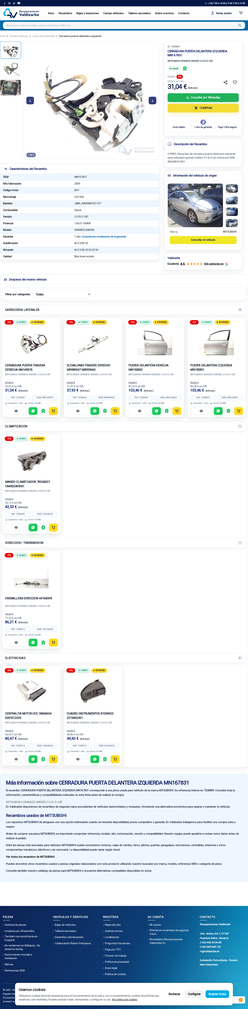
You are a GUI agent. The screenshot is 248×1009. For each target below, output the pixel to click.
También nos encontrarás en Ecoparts (21, 938)
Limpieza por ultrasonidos (19, 931)
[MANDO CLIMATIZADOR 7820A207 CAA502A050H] (31, 459)
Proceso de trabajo (116, 955)
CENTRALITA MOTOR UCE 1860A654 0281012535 (28, 716)
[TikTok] (14, 3)
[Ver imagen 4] (232, 223)
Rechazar (174, 994)
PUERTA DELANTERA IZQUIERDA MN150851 (211, 367)
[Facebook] (4, 3)
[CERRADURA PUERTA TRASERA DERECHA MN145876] (31, 342)
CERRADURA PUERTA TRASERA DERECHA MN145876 (25, 367)
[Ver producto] (16, 411)
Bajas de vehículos (65, 924)
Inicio (51, 13)
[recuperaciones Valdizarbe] (21, 13)
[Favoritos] (235, 82)
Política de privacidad (117, 961)
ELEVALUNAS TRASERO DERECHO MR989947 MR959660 (88, 367)
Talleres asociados (139, 13)
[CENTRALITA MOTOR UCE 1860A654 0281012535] (31, 690)
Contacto (184, 13)
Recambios (65, 13)
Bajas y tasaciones (87, 13)
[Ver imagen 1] (232, 188)
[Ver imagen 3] (232, 212)
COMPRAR (206, 108)
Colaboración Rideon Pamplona (73, 943)
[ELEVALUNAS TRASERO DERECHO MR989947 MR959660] (93, 342)
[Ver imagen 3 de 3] (10, 87)
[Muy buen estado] (185, 68)
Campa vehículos (113, 13)
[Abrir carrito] (241, 13)
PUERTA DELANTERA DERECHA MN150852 (148, 367)
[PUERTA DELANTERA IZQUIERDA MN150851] (216, 342)
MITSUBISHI (230, 231)
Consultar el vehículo (203, 239)
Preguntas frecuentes (117, 943)
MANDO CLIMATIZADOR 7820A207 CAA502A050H (27, 484)
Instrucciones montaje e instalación (18, 956)
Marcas (9, 964)
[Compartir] (225, 82)
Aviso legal (111, 968)
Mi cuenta (155, 924)
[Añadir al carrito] (53, 411)
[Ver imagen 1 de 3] (10, 50)
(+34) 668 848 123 (210, 946)
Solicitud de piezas (15, 924)
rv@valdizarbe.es (209, 951)
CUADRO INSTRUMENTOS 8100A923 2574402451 (90, 716)
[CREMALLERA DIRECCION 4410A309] (31, 575)
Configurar (194, 994)
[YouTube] (18, 3)
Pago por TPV (113, 949)
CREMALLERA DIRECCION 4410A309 (28, 598)
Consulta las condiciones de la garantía (104, 236)
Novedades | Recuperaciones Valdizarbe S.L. (166, 941)
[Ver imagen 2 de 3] (10, 68)
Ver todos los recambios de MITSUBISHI (30, 856)
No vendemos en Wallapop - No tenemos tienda (22, 947)
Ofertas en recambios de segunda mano (169, 932)
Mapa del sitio (113, 924)
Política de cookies (115, 974)
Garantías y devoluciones (69, 937)
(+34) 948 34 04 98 (210, 942)
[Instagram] (9, 3)
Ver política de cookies (124, 999)
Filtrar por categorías (17, 294)
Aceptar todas (217, 994)
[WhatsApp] (33, 411)
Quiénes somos (114, 931)
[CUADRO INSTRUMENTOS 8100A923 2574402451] (93, 690)
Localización (112, 937)
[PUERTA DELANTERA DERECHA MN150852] (155, 342)
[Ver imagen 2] (232, 200)
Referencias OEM (15, 970)
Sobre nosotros (164, 13)
